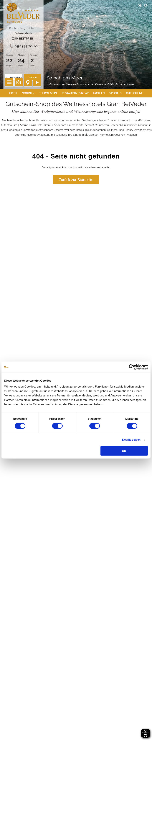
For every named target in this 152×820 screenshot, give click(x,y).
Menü (9, 82)
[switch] (57, 426)
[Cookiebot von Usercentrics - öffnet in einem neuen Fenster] (131, 367)
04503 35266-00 (26, 46)
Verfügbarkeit (14, 77)
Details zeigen (131, 439)
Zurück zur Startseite (76, 180)
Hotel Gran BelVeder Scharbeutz (23, 13)
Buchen (33, 77)
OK (124, 450)
